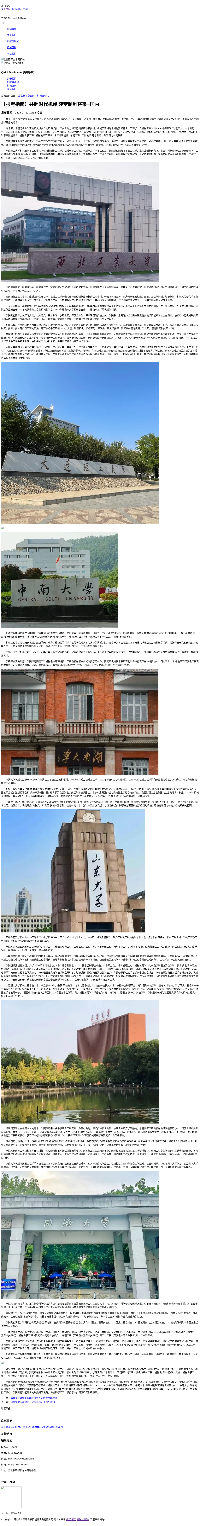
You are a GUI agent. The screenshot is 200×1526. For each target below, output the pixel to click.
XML (25, 9)
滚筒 (73, 1519)
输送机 (80, 1519)
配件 (86, 1519)
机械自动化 (13, 41)
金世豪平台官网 (26, 95)
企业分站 (6, 9)
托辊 (68, 1519)
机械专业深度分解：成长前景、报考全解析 (33, 1402)
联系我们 (11, 53)
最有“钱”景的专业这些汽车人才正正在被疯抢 (34, 1398)
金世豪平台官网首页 (11, 1427)
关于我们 (11, 35)
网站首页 (11, 29)
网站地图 (17, 9)
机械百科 (11, 47)
